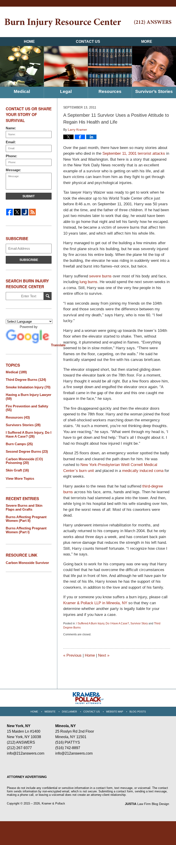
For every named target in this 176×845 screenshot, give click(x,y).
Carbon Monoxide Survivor (27, 563)
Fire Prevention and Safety (27, 408)
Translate (51, 345)
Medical (22, 91)
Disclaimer (69, 711)
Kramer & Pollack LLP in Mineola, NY (95, 603)
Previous (72, 655)
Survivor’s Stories (154, 91)
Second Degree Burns (27, 451)
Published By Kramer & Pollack (152, 22)
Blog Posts (137, 711)
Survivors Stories (23, 425)
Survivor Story (139, 623)
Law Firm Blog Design (147, 804)
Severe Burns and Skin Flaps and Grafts (24, 507)
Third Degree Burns (26, 380)
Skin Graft (17, 470)
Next (103, 655)
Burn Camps (19, 444)
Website (49, 711)
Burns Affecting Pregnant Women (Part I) (26, 530)
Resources (110, 91)
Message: (13, 170)
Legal (66, 91)
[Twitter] (17, 212)
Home (29, 41)
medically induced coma (143, 471)
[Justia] (25, 212)
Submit (28, 196)
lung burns (88, 282)
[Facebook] (9, 212)
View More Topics (20, 478)
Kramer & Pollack (53, 803)
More (146, 41)
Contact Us (88, 41)
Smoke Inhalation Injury (28, 387)
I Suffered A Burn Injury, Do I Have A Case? (102, 623)
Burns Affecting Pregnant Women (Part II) (26, 519)
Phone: (11, 156)
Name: (11, 128)
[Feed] (32, 212)
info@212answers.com (25, 753)
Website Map (114, 711)
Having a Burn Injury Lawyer (28, 397)
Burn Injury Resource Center (63, 23)
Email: (11, 142)
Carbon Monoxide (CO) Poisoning (24, 461)
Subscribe (28, 260)
